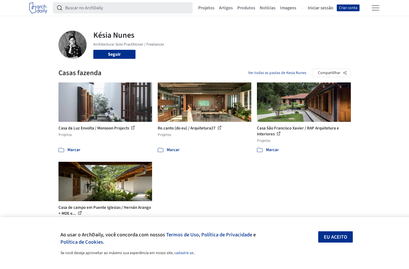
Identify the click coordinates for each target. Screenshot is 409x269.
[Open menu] (375, 7)
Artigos (226, 8)
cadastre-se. (184, 253)
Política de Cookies (81, 242)
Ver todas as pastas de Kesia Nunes (277, 73)
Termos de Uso (182, 234)
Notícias (267, 8)
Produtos (246, 8)
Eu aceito (335, 237)
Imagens (288, 8)
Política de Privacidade (226, 234)
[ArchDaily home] (38, 8)
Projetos (206, 8)
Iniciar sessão (320, 8)
